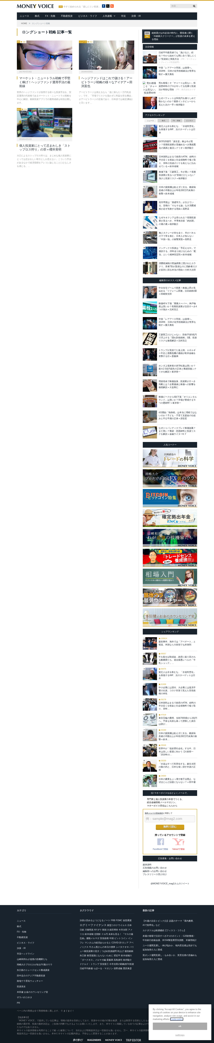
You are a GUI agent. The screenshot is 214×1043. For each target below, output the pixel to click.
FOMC (119, 920)
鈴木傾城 (89, 934)
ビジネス (189, 121)
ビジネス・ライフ (87, 16)
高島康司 (118, 960)
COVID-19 (116, 942)
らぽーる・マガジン (103, 968)
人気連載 (107, 16)
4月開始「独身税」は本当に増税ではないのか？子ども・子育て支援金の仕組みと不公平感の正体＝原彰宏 (178, 415)
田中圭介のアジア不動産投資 (31, 975)
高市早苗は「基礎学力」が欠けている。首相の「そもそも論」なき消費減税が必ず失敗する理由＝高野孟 (177, 205)
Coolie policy (177, 1019)
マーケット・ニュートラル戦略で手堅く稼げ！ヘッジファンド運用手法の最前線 (44, 82)
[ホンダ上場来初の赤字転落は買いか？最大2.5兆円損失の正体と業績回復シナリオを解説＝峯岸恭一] (150, 370)
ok (180, 1026)
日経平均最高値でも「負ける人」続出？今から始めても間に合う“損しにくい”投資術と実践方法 (177, 55)
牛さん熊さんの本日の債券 (102, 947)
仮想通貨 (127, 920)
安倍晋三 (104, 964)
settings (179, 1035)
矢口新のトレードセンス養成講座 (33, 970)
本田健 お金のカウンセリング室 (32, 992)
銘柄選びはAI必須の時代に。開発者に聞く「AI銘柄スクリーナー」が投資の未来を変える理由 (173, 36)
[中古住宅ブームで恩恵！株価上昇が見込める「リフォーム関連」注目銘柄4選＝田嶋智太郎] (150, 292)
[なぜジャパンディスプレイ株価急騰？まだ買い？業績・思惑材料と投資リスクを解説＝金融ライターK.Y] (150, 432)
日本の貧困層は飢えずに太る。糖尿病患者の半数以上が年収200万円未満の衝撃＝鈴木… (178, 736)
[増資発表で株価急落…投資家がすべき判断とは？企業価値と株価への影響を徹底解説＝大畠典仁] (150, 385)
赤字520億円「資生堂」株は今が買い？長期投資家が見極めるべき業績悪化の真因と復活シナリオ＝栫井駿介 (177, 144)
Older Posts (72, 176)
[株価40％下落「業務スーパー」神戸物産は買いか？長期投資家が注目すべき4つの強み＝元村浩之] (150, 308)
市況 (123, 16)
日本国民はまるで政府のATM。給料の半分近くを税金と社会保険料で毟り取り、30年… (177, 705)
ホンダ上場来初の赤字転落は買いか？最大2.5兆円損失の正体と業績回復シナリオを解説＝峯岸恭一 (177, 368)
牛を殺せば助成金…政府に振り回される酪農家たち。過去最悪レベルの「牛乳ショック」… (177, 660)
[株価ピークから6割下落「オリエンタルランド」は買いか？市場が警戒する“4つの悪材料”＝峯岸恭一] (150, 401)
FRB (113, 920)
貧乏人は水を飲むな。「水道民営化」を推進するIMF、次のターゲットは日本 (177, 129)
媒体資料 (147, 864)
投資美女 (21, 986)
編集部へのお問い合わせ (155, 871)
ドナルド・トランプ (89, 964)
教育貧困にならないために (100, 955)
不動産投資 (67, 16)
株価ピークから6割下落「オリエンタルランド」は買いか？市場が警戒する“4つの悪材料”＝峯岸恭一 (178, 400)
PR (18, 42)
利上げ (120, 951)
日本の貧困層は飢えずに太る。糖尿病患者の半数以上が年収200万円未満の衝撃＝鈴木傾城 (177, 190)
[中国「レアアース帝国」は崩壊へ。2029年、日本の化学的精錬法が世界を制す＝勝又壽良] (150, 323)
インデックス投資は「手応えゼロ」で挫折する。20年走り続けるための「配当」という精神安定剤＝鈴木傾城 (177, 251)
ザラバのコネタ (24, 997)
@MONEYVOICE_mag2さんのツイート (170, 883)
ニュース (24, 16)
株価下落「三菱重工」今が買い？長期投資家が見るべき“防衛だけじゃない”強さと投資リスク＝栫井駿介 (177, 175)
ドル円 (104, 934)
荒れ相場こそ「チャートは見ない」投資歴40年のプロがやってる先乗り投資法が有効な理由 (177, 86)
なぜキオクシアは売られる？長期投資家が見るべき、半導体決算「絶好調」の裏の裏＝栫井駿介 (177, 220)
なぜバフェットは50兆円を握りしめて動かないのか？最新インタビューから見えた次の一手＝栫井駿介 (177, 101)
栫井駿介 (127, 960)
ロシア (125, 942)
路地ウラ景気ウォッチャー (30, 981)
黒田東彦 (127, 968)
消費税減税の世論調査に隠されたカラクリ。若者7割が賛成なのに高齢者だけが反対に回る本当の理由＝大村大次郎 (178, 266)
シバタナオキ (122, 947)
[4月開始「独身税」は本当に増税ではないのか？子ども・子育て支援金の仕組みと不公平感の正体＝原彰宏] (150, 417)
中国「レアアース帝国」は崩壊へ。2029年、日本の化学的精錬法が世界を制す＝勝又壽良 (177, 71)
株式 (37, 16)
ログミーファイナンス (93, 925)
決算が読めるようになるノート (95, 920)
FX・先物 (50, 16)
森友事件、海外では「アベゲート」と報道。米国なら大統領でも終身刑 (177, 643)
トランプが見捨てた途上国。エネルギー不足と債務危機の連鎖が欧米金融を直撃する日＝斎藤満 (177, 353)
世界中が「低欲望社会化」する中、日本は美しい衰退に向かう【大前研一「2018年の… (177, 751)
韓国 (104, 929)
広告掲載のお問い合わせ (155, 868)
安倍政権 (104, 938)
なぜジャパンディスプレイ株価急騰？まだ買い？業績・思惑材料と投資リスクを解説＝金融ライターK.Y (177, 431)
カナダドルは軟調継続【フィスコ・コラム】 (164, 930)
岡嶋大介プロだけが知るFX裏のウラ (34, 964)
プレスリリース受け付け (155, 874)
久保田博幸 (112, 929)
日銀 (82, 929)
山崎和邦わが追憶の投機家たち (32, 959)
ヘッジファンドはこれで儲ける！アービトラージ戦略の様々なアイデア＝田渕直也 (106, 82)
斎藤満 (109, 960)
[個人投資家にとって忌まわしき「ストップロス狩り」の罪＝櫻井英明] (44, 122)
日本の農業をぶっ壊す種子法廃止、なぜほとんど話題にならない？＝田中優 (177, 780)
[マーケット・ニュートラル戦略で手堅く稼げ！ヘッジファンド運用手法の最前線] (44, 55)
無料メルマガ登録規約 (154, 813)
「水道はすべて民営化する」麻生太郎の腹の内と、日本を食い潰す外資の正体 (177, 767)
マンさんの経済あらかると (98, 942)
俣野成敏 (118, 968)
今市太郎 (123, 929)
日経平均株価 (86, 968)
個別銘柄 (129, 951)
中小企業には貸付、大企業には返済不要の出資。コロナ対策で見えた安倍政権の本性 (177, 690)
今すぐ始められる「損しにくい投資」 (82, 7)
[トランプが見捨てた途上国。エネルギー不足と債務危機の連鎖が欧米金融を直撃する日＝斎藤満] (150, 354)
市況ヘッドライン (25, 953)
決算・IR (136, 16)
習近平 (117, 955)
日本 (129, 925)
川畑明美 (89, 929)
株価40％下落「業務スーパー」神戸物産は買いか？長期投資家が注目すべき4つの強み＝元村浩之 (178, 306)
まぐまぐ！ (68, 1011)
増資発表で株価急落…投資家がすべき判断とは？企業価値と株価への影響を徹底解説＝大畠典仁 (177, 384)
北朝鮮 (97, 934)
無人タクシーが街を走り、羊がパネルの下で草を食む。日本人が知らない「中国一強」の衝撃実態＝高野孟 (177, 236)
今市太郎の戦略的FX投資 (121, 964)
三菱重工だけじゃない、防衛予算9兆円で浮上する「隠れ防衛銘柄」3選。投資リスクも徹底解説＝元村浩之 (178, 337)
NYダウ (97, 929)
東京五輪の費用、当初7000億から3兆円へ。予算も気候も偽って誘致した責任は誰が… (178, 721)
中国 (111, 938)
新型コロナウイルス (117, 925)
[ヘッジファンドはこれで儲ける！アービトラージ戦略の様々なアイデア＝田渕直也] (106, 55)
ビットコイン (120, 938)
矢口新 (83, 955)
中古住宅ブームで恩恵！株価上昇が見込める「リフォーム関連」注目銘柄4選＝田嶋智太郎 (178, 291)
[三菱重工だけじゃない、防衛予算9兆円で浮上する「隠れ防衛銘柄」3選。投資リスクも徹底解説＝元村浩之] (150, 339)
